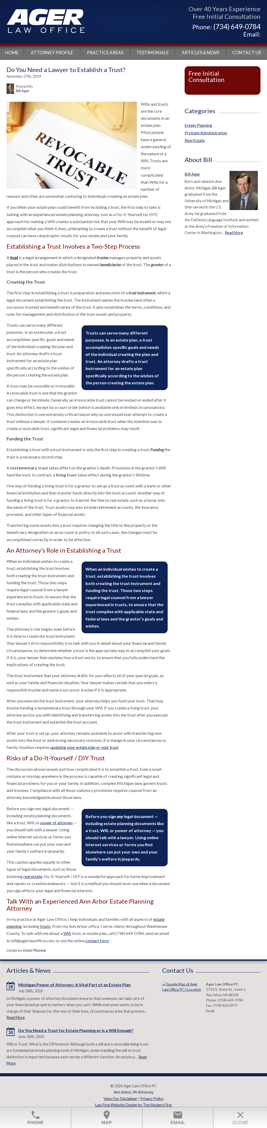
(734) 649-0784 (236, 26)
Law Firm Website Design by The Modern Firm (133, 1105)
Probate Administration (206, 132)
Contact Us (246, 52)
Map (106, 1117)
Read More (234, 232)
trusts (45, 926)
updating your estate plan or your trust (84, 747)
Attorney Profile (52, 52)
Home (12, 52)
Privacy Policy (151, 1098)
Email (178, 1117)
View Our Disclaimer (120, 1098)
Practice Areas (105, 52)
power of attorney (56, 822)
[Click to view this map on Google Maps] (181, 995)
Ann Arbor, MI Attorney (134, 1092)
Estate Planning (34, 950)
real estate (32, 876)
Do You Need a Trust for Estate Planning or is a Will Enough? (76, 1030)
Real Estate (195, 140)
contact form (97, 940)
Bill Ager (192, 173)
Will (67, 933)
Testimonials (152, 52)
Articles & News (200, 52)
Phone (35, 1117)
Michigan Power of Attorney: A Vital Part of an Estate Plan (74, 984)
